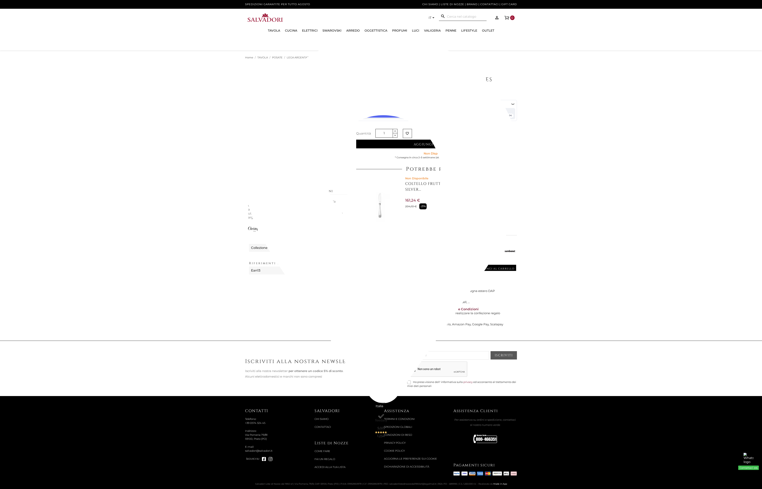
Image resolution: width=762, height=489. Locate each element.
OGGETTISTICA (376, 30)
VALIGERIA (432, 30)
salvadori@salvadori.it (258, 450)
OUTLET (488, 30)
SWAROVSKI (332, 30)
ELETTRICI (310, 30)
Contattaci (489, 4)
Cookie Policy (394, 450)
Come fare (322, 451)
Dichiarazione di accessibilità (406, 466)
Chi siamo (430, 4)
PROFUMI (399, 30)
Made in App (500, 483)
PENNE (450, 30)
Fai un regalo (325, 459)
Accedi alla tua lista (330, 467)
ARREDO (353, 30)
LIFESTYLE (469, 30)
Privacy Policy (395, 442)
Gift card (509, 4)
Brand (472, 4)
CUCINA (291, 30)
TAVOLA (274, 30)
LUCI (415, 30)
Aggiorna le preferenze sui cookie (410, 458)
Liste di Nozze (452, 4)
